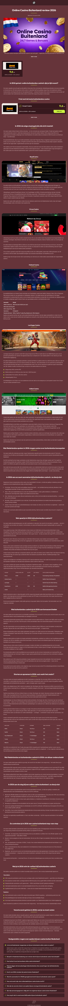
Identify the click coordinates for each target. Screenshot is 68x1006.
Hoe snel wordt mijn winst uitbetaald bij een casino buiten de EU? (25, 981)
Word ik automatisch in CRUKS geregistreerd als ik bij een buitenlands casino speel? (31, 976)
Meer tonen (34, 56)
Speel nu (59, 111)
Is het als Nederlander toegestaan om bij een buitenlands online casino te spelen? (30, 945)
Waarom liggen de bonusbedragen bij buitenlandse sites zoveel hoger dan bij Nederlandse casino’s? (33, 966)
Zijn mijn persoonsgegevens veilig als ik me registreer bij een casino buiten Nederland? (32, 990)
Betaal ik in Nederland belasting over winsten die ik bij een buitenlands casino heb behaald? (33, 956)
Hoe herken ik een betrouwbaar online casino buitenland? (23, 961)
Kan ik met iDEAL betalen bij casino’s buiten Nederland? (23, 972)
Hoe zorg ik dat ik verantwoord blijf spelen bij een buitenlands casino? (27, 995)
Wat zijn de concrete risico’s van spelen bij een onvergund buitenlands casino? (29, 986)
